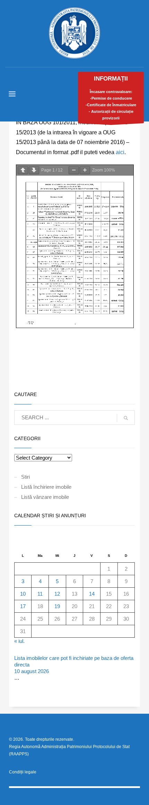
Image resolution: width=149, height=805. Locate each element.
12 (57, 594)
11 (40, 594)
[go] (126, 418)
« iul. (19, 641)
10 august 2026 (31, 671)
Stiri (25, 477)
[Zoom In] (85, 170)
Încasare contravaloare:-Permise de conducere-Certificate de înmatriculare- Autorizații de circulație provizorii (111, 97)
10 (23, 594)
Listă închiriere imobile (46, 487)
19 (57, 606)
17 (23, 606)
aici (120, 152)
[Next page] (34, 170)
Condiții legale (22, 772)
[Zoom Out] (74, 170)
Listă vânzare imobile (45, 497)
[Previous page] (23, 170)
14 (92, 594)
